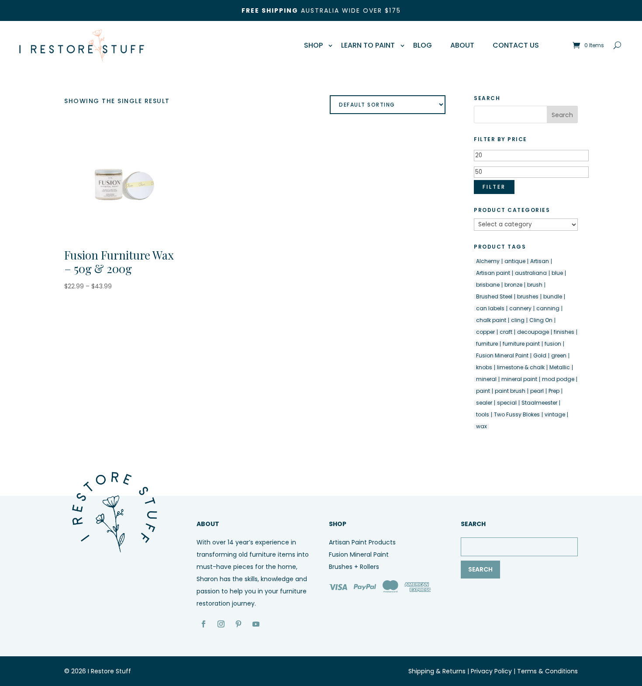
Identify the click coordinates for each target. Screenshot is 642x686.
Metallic (559, 367)
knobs (484, 367)
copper (485, 332)
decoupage (533, 332)
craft (506, 332)
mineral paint (519, 379)
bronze (513, 285)
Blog (422, 45)
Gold (539, 355)
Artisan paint (493, 273)
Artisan (539, 261)
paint (483, 391)
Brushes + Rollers (354, 566)
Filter (494, 187)
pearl (537, 391)
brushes (527, 296)
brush (534, 285)
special (507, 402)
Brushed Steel (494, 296)
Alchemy (488, 261)
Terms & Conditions (547, 671)
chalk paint (491, 320)
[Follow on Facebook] (204, 624)
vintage (555, 414)
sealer (484, 402)
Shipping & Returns (437, 671)
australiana (531, 273)
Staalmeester (539, 402)
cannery (520, 308)
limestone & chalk (521, 367)
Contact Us (516, 45)
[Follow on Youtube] (256, 624)
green (558, 355)
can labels (490, 308)
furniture (487, 343)
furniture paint (521, 343)
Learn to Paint (368, 45)
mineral (486, 379)
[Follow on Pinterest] (238, 624)
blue (557, 273)
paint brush (510, 391)
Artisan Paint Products (362, 542)
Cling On (540, 320)
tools (482, 414)
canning (547, 308)
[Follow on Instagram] (221, 624)
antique (514, 261)
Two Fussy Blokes (517, 414)
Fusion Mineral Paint (502, 355)
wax (481, 426)
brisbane (488, 285)
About (462, 45)
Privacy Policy (491, 671)
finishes (564, 332)
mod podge (558, 379)
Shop (313, 45)
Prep (554, 391)
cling (518, 320)
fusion (553, 343)
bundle (552, 296)
